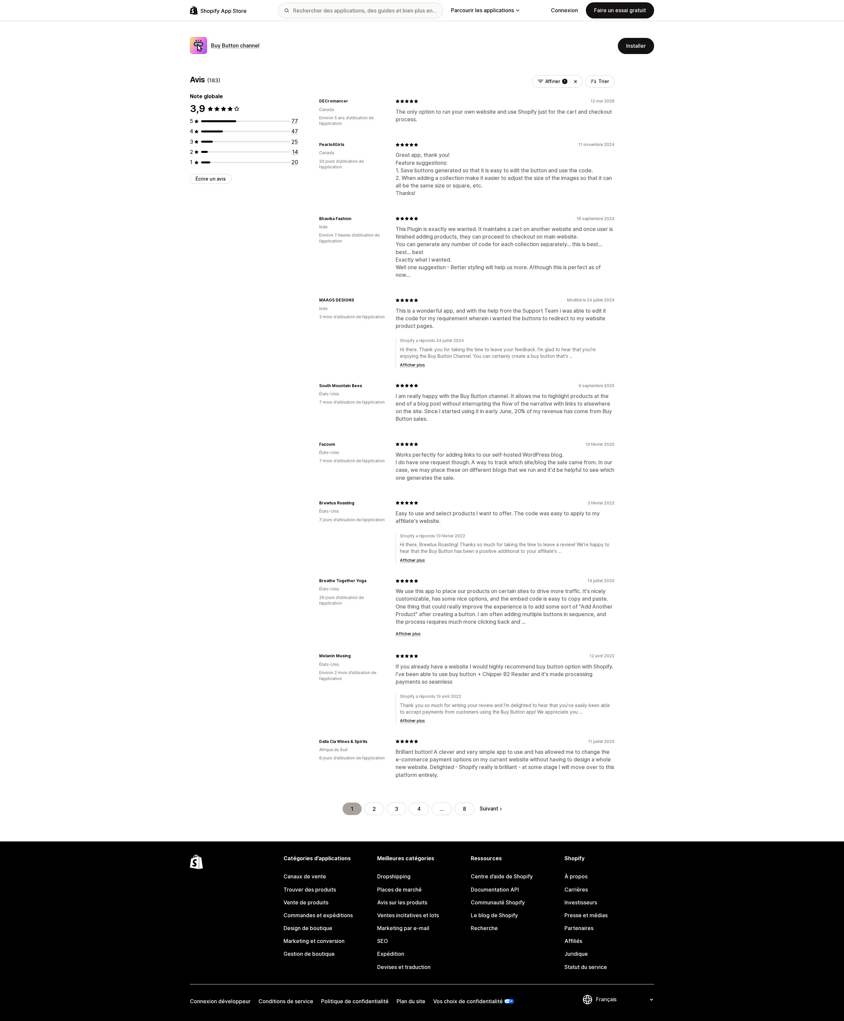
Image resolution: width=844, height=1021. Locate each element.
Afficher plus (412, 364)
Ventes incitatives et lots (408, 915)
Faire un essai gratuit (620, 10)
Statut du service (585, 967)
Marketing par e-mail (403, 928)
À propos (576, 876)
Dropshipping (393, 876)
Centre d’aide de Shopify (502, 876)
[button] (575, 81)
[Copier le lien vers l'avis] (352, 101)
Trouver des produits (310, 889)
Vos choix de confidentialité (468, 1001)
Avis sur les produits (402, 902)
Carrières (576, 889)
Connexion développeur (220, 1001)
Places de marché (399, 889)
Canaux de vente (305, 876)
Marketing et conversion (314, 941)
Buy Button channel (235, 45)
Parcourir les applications (482, 10)
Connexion (564, 10)
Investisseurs (580, 902)
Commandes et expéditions (318, 915)
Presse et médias (586, 915)
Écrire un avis (211, 179)
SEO (382, 941)
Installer (636, 46)
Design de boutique (308, 928)
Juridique (576, 953)
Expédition (390, 953)
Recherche (484, 928)
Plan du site (411, 1001)
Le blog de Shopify (494, 915)
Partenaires (578, 928)
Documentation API (495, 889)
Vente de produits (306, 902)
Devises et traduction (404, 967)
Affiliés (573, 941)
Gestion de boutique (309, 953)
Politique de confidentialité (355, 1001)
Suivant (489, 808)
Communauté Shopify (498, 902)
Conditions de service (285, 1001)
